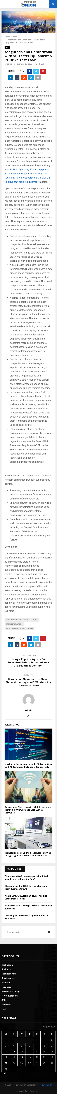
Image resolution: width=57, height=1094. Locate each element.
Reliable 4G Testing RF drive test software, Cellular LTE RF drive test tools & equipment (27, 177)
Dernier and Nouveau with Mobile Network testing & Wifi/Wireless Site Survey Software (28, 682)
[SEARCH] (49, 932)
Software (6, 1004)
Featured (6, 982)
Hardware (6, 987)
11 (13, 1051)
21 (37, 1057)
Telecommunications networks (19, 628)
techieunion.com (45, 1085)
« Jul (4, 1073)
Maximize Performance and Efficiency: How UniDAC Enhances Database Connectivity (28, 765)
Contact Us (22, 1091)
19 (21, 1057)
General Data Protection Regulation (22, 620)
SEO (4, 1000)
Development (8, 978)
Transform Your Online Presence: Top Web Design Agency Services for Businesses (28, 854)
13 (29, 1051)
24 (6, 1063)
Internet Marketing (11, 991)
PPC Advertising (10, 996)
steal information (14, 624)
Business (6, 969)
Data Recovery (9, 974)
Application (7, 965)
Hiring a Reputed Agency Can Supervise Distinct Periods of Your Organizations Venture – (28, 662)
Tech (7, 47)
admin (9, 64)
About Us (33, 1091)
